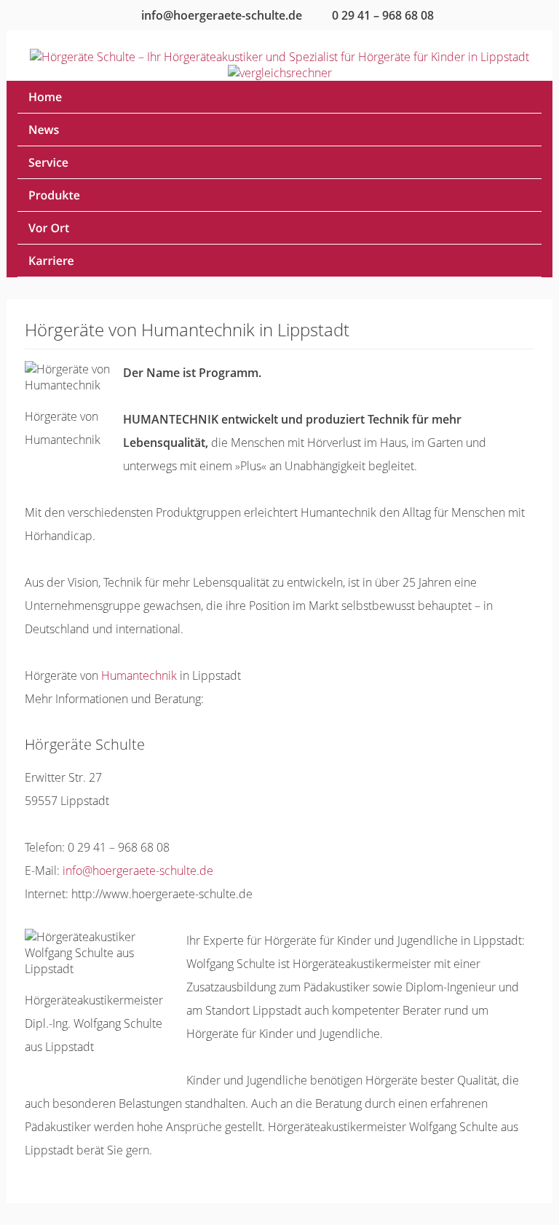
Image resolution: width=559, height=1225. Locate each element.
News (43, 130)
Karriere (51, 261)
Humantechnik (139, 675)
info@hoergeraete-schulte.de (138, 871)
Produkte (54, 195)
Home (45, 97)
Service (48, 162)
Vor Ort (48, 228)
